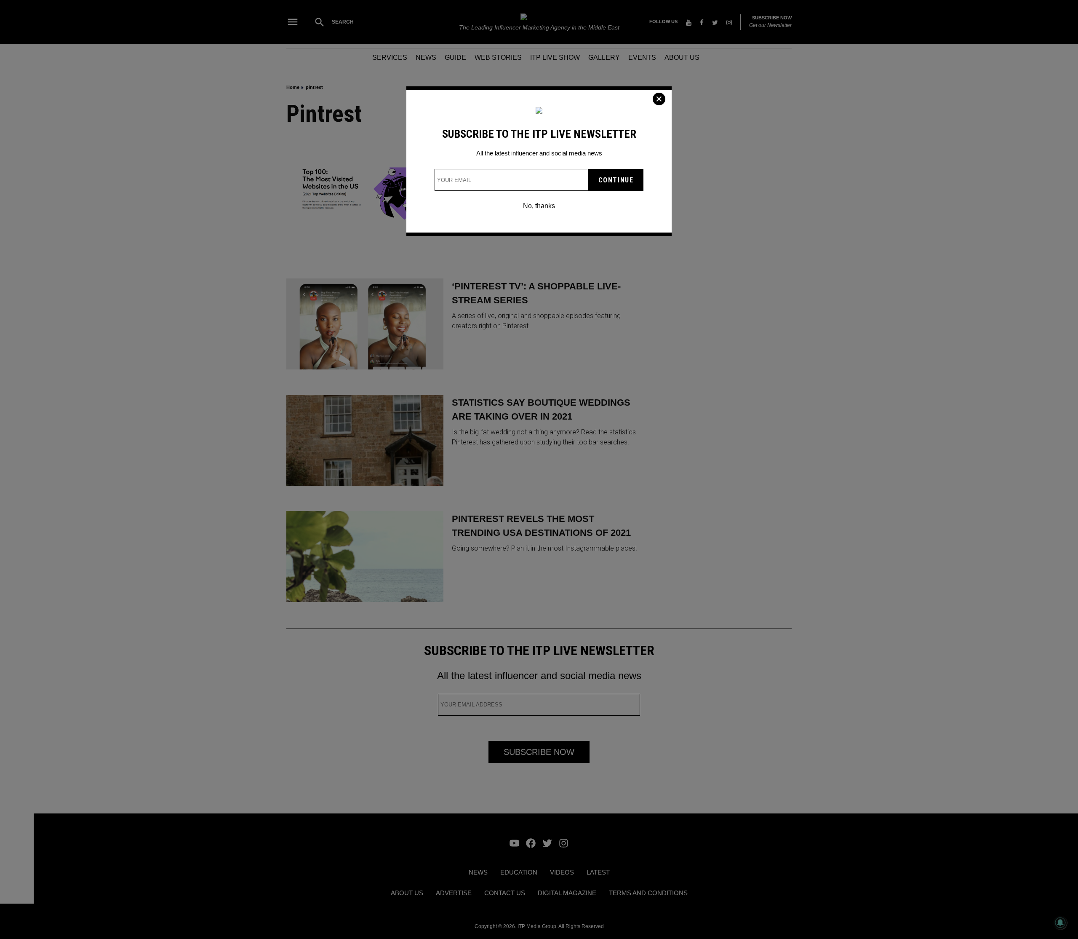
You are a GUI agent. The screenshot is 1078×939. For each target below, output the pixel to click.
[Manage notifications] (1060, 922)
